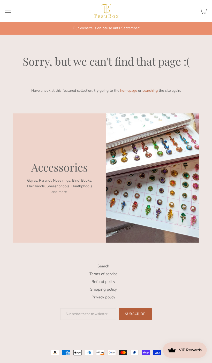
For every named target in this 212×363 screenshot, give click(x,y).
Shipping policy (103, 289)
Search (103, 266)
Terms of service (103, 273)
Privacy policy (103, 297)
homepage (128, 90)
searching (150, 90)
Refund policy (103, 281)
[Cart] (203, 11)
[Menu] (8, 11)
